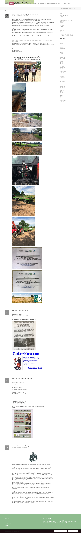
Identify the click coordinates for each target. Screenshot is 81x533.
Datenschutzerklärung (63, 19)
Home (61, 24)
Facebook (6, 522)
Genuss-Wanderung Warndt (20, 310)
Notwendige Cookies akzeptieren (60, 530)
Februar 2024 (62, 66)
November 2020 (62, 92)
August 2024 (62, 59)
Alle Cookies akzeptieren (73, 530)
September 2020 (63, 94)
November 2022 (62, 80)
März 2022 (62, 85)
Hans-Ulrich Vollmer (25, 15)
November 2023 (62, 68)
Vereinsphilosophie (63, 32)
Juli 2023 (61, 73)
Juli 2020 (61, 95)
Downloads (62, 21)
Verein (61, 31)
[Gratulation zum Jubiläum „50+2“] (7, 447)
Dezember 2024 (62, 56)
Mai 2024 (61, 63)
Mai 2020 (61, 96)
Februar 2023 (62, 77)
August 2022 (62, 82)
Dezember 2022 (62, 78)
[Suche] (6, 10)
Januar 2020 (62, 99)
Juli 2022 (61, 83)
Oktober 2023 (62, 70)
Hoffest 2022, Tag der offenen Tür (22, 378)
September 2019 (63, 100)
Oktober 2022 (62, 81)
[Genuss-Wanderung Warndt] (7, 312)
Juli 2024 (61, 61)
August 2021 (62, 90)
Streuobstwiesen (63, 29)
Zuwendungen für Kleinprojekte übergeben (25, 14)
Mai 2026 (61, 47)
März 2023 (62, 76)
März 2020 (62, 97)
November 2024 (62, 57)
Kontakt (61, 26)
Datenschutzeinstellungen (47, 530)
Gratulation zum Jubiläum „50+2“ (22, 446)
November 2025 (62, 48)
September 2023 (63, 71)
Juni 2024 (61, 62)
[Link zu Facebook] (5, 17)
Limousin (61, 27)
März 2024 (62, 65)
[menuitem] (6, 3)
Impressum (62, 25)
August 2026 (62, 44)
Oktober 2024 (62, 58)
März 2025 (62, 54)
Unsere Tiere (62, 30)
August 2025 (62, 51)
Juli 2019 (61, 102)
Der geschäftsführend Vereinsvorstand (66, 20)
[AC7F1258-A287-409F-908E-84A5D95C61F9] (7, 16)
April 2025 (61, 53)
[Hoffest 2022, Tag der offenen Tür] (7, 380)
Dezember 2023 (62, 67)
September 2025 (63, 49)
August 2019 (62, 101)
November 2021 (62, 87)
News (19, 15)
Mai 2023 (61, 75)
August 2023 (62, 72)
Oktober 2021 (62, 89)
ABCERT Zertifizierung (64, 15)
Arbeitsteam (62, 17)
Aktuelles (61, 16)
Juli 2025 (61, 52)
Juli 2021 (61, 91)
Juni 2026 (61, 46)
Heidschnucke (62, 22)
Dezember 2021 (62, 86)
